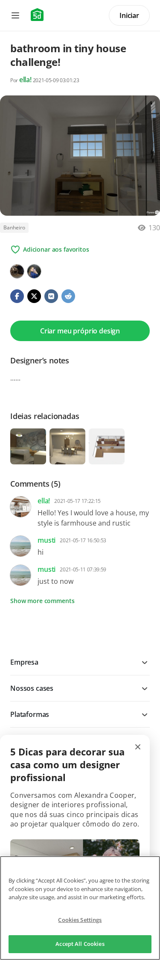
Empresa (24, 662)
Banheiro (14, 227)
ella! (25, 79)
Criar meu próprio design (80, 331)
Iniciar (129, 15)
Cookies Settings (80, 920)
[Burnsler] (17, 271)
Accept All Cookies (79, 944)
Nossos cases (31, 688)
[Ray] (34, 271)
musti (46, 540)
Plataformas (29, 714)
